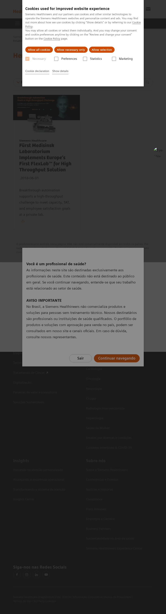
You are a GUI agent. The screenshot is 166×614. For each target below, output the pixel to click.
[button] (158, 152)
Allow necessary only (71, 49)
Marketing (126, 59)
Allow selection (102, 49)
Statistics (96, 59)
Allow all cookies (39, 49)
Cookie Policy (52, 38)
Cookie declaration (37, 71)
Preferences (69, 59)
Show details (60, 71)
